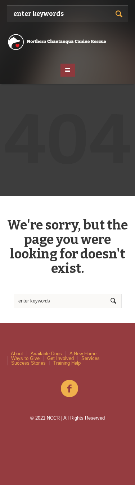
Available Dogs (46, 353)
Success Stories (28, 363)
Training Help (67, 363)
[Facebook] (69, 389)
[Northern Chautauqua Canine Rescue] (68, 42)
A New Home (82, 353)
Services (90, 358)
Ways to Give (25, 358)
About (17, 353)
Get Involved (60, 358)
